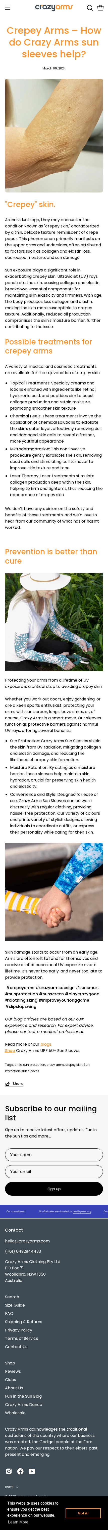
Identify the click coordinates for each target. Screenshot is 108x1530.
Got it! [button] (83, 1513)
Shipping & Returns (23, 1322)
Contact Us (16, 1347)
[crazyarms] (54, 8)
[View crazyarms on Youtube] (32, 1471)
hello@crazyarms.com (27, 1241)
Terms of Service (21, 1338)
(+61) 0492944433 (23, 1251)
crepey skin (73, 1065)
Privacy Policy (18, 1330)
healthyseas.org (76, 1211)
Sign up (54, 1188)
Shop (10, 1050)
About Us (14, 1388)
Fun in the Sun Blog (23, 1396)
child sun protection (30, 1065)
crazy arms (55, 1065)
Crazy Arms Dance (23, 1404)
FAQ (9, 1313)
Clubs (10, 1380)
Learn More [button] (18, 1522)
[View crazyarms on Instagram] (9, 1471)
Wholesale (15, 1413)
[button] (89, 7)
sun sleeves (30, 1071)
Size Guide (15, 1305)
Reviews (13, 1371)
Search (12, 1297)
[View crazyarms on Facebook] (20, 1471)
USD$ (9, 1487)
